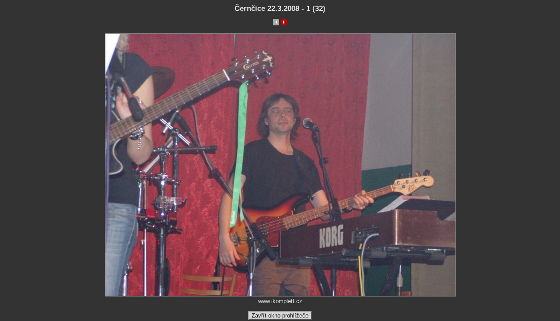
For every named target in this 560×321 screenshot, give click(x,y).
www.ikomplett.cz (280, 301)
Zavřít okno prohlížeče (280, 315)
